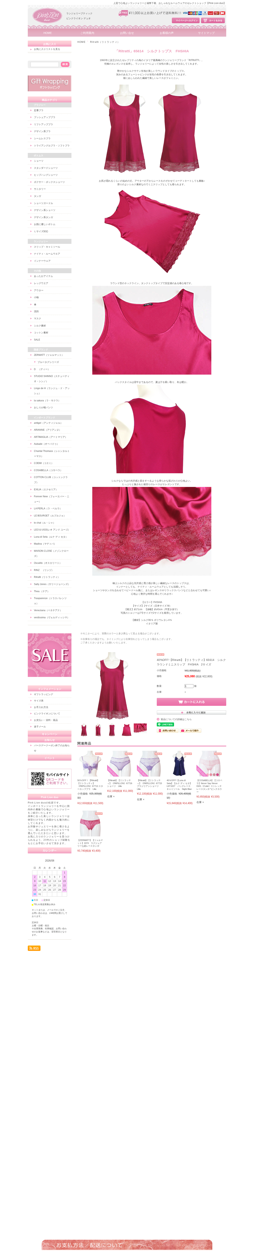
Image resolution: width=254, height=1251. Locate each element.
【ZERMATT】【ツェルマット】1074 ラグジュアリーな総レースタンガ (90, 843)
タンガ (37, 196)
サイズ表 (38, 700)
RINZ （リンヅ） (44, 570)
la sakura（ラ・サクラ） (47, 400)
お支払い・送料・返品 (46, 720)
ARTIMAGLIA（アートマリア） (50, 437)
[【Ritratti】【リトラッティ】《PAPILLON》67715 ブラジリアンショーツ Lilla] (150, 774)
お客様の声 (167, 32)
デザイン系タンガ (43, 217)
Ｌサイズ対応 (41, 231)
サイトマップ (206, 32)
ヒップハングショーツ (46, 175)
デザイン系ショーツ (44, 210)
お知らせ (49, 740)
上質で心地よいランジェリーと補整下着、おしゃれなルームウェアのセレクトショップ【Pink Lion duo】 (169, 3)
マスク (37, 318)
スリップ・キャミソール (47, 246)
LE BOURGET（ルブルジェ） (50, 515)
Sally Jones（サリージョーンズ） (52, 584)
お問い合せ (127, 32)
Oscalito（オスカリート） (48, 563)
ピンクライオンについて (47, 713)
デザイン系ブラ (42, 131)
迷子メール (40, 726)
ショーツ (38, 160)
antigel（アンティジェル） (48, 423)
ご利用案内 (87, 32)
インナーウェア (42, 261)
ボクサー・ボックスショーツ (49, 182)
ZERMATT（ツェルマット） (49, 355)
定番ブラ (38, 110)
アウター (38, 290)
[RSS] (34, 949)
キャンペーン (49, 734)
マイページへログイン (187, 20)
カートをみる (215, 20)
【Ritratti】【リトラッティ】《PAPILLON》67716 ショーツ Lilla (119, 783)
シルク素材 (40, 325)
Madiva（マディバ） (45, 543)
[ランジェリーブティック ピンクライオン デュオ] (47, 27)
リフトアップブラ (43, 124)
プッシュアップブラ (44, 117)
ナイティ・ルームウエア (47, 253)
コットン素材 (41, 332)
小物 (36, 297)
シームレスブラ (42, 138)
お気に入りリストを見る (47, 49)
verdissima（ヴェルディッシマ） (51, 617)
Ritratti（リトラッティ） (105, 42)
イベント (49, 758)
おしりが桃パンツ (43, 407)
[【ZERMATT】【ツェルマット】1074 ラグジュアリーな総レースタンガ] (90, 834)
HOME (47, 32)
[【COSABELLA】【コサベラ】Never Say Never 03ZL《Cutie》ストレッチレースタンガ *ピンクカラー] (209, 774)
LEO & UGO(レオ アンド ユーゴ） (52, 529)
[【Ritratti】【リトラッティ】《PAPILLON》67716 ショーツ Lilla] (120, 774)
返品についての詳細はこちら (176, 719)
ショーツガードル (43, 203)
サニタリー (40, 189)
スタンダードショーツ (46, 168)
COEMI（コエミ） (44, 463)
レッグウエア (41, 283)
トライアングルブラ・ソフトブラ (52, 145)
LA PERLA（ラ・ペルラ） (48, 508)
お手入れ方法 (41, 707)
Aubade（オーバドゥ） (46, 444)
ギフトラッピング (43, 694)
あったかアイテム (43, 276)
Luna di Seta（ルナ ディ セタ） (51, 536)
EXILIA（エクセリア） (46, 489)
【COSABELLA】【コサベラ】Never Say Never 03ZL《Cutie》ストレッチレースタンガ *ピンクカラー (209, 786)
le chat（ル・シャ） (44, 522)
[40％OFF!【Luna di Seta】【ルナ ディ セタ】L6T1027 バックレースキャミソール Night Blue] (179, 774)
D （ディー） (42, 369)
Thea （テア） (42, 591)
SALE (37, 339)
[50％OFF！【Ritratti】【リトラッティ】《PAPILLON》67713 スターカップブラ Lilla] (90, 774)
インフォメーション (49, 688)
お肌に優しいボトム (44, 224)
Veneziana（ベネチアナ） (48, 610)
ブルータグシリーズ (48, 362)
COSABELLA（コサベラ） (48, 470)
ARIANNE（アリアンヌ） (47, 429)
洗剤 (36, 311)
